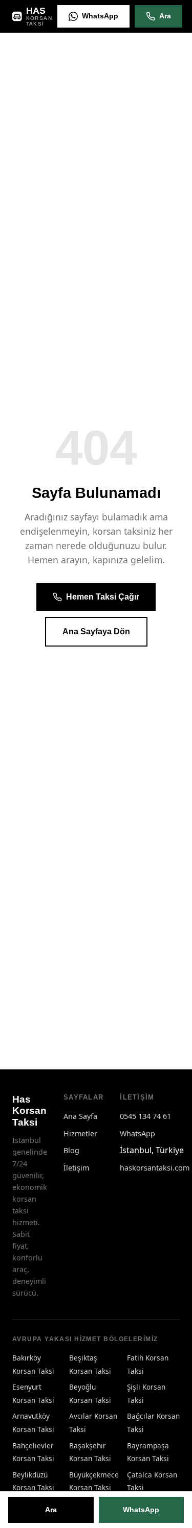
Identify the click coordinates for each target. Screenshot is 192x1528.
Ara (165, 16)
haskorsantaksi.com (154, 1168)
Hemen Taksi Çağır (102, 596)
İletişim (76, 1168)
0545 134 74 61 (145, 1116)
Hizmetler (80, 1133)
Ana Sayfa (80, 1116)
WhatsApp (100, 16)
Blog (71, 1150)
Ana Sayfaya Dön (96, 631)
